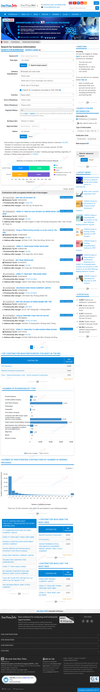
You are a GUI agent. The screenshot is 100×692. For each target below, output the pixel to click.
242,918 (65, 142)
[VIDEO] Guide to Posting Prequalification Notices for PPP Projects (86, 245)
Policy (65, 658)
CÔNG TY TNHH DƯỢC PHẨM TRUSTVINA (32, 246)
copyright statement (68, 673)
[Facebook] (78, 3)
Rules (70, 658)
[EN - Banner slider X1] (50, 28)
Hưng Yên (29, 203)
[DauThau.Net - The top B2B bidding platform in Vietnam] (29, 5)
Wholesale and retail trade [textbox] (30, 71)
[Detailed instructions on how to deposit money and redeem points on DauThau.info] (79, 180)
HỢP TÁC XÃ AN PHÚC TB (25, 198)
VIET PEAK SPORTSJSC (24, 260)
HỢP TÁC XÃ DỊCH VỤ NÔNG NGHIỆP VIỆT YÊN (34, 302)
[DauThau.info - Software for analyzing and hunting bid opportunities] (10, 5)
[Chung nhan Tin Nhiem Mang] (66, 620)
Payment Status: (11, 110)
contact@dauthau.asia (51, 7)
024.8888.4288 (60, 5)
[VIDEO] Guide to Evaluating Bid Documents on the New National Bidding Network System (86, 219)
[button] (13, 14)
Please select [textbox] (25, 95)
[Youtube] (81, 3)
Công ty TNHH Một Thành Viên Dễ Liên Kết (32, 316)
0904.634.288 (48, 5)
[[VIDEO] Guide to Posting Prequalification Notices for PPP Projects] (79, 243)
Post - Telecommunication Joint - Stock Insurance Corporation (25, 375)
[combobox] (47, 71)
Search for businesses (12, 50)
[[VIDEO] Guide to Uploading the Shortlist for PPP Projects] (79, 278)
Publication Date (82, 135)
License (76, 658)
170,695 (35, 154)
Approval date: (12, 126)
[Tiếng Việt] (75, 3)
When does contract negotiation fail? (91, 192)
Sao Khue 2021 (42, 611)
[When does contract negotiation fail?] (79, 194)
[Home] (5, 14)
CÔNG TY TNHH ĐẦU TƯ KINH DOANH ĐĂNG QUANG (36, 329)
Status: (15, 131)
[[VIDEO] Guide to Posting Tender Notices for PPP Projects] (79, 232)
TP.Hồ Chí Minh (31, 279)
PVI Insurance (7, 366)
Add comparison (67, 197)
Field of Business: (11, 105)
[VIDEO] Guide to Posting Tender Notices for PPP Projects (90, 232)
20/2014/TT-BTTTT (53, 672)
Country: (14, 95)
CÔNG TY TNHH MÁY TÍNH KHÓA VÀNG (31, 274)
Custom (69, 468)
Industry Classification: (12, 72)
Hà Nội (27, 219)
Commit (82, 658)
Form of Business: (11, 100)
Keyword (12, 56)
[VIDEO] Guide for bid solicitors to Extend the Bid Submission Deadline (86, 205)
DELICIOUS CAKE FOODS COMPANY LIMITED (33, 288)
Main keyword (81, 143)
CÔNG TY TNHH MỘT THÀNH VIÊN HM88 (18, 537)
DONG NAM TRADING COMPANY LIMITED (18, 555)
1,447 (42, 347)
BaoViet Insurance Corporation (13, 371)
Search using (33, 50)
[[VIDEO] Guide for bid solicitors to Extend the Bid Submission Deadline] (79, 203)
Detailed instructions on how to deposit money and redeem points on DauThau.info (87, 182)
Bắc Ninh (28, 307)
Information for (82, 116)
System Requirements (70, 660)
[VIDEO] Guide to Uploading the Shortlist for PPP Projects (90, 279)
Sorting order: (12, 121)
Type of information (83, 127)
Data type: (14, 60)
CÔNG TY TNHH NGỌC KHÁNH (14, 567)
